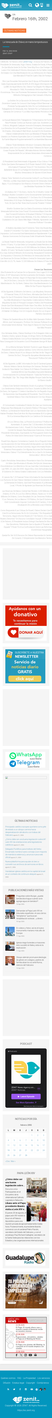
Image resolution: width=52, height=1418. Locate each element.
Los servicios (43, 1378)
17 (44, 1145)
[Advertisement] (26, 574)
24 (44, 1150)
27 (20, 1155)
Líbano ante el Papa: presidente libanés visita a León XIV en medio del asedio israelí (15, 1209)
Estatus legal (18, 1383)
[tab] (16, 1320)
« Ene (7, 1161)
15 (32, 1145)
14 (26, 1145)
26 (14, 1155)
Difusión (6, 1383)
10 (44, 1140)
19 (14, 1150)
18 (8, 1150)
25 (8, 1155)
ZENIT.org (28, 62)
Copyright (30, 1383)
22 (32, 1150)
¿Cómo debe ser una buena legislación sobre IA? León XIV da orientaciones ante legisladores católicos (25, 842)
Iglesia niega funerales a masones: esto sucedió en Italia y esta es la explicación (30, 945)
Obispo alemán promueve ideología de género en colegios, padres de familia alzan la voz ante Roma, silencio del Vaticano (31, 961)
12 (14, 1145)
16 (38, 1145)
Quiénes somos (8, 1378)
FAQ (19, 1378)
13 (20, 1145)
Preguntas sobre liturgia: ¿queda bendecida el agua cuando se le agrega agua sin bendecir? (29, 898)
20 (20, 1150)
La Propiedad (29, 1378)
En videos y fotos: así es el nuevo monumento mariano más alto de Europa (30, 930)
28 (26, 1155)
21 (26, 1150)
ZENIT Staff (7, 53)
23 (38, 1150)
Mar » (13, 1161)
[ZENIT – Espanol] (15, 5)
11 (8, 1145)
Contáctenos (43, 1383)
